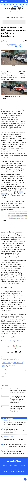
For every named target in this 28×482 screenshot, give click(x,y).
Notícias (7, 17)
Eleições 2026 (14, 17)
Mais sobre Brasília (8, 337)
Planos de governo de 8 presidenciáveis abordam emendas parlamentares (14, 431)
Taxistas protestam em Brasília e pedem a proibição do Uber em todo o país (17, 409)
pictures (4, 359)
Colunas (10, 465)
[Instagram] (16, 4)
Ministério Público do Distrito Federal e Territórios (12, 366)
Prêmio (21, 17)
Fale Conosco (22, 465)
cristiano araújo (20, 369)
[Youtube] (20, 4)
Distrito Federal (6, 362)
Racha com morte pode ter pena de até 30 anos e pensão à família (15, 438)
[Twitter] (10, 4)
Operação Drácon (7, 121)
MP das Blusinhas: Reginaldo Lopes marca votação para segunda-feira (15, 445)
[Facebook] (7, 4)
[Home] (14, 8)
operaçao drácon (6, 373)
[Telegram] (4, 4)
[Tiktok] (23, 4)
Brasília (11, 359)
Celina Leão (10, 369)
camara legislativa (18, 362)
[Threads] (26, 4)
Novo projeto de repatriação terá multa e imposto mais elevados (18, 390)
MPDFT (17, 359)
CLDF (3, 369)
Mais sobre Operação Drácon (11, 341)
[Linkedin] (13, 4)
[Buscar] (26, 1)
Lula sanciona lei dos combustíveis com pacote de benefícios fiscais (15, 423)
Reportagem (5, 378)
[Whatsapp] (1, 4)
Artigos (15, 465)
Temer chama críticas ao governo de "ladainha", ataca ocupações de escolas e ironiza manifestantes (18, 399)
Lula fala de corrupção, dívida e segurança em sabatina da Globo (14, 452)
